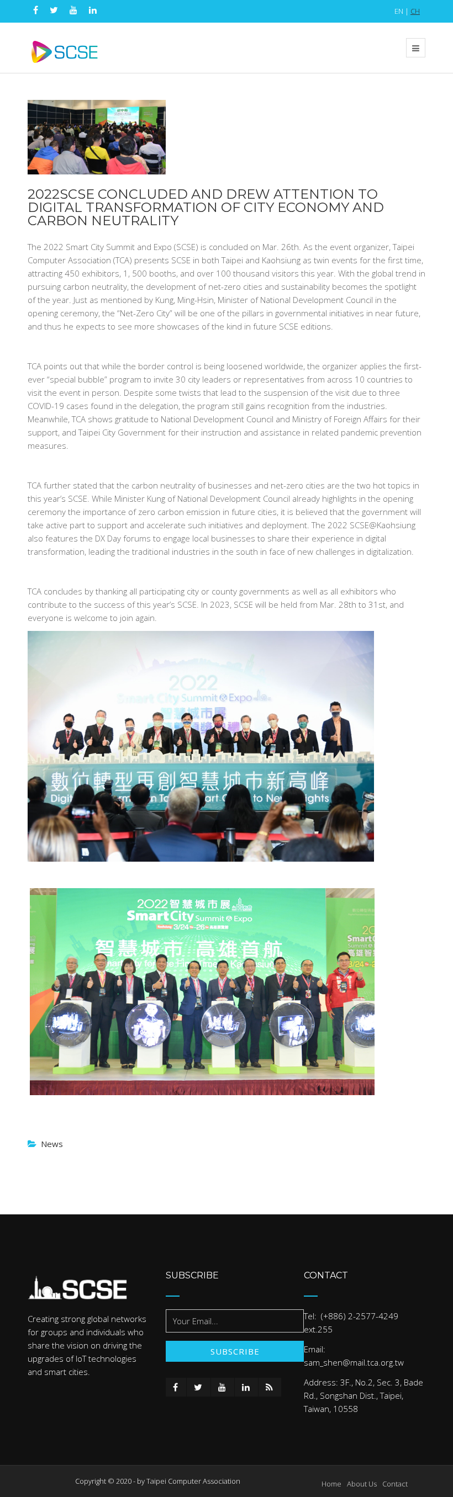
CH (415, 11)
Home (331, 1484)
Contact (395, 1484)
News (52, 1143)
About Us (362, 1484)
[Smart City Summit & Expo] (64, 47)
